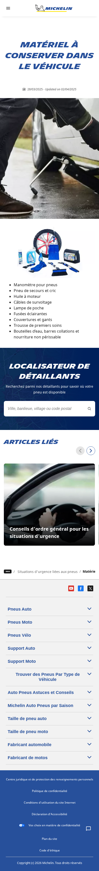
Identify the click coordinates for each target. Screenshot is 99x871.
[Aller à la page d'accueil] (54, 8)
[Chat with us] (88, 829)
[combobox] (49, 408)
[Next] (91, 450)
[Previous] (80, 450)
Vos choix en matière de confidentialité (54, 825)
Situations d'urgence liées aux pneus (48, 571)
